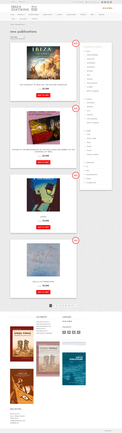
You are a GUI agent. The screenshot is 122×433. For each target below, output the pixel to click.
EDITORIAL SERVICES (33, 14)
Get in (14, 2)
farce (88, 75)
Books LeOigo (91, 138)
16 (69, 306)
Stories (89, 150)
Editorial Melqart (92, 55)
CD (87, 166)
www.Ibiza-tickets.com (43, 324)
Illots (88, 134)
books (88, 51)
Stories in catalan (92, 154)
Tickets (88, 179)
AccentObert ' (91, 63)
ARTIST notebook (93, 91)
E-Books (89, 99)
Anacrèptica (91, 67)
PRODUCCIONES (71, 14)
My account (23, 19)
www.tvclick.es (41, 328)
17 (72, 306)
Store (13, 19)
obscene (90, 79)
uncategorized (91, 183)
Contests (83, 14)
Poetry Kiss (90, 59)
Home (12, 14)
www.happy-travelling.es (44, 333)
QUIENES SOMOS (47, 14)
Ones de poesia (92, 83)
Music (89, 142)
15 (66, 306)
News (92, 14)
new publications (91, 175)
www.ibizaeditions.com (43, 326)
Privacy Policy (107, 430)
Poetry (89, 146)
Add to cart (43, 95)
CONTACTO (35, 19)
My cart (23, 2)
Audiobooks (90, 162)
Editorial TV (21, 14)
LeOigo (88, 131)
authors (59, 14)
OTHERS (90, 87)
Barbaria (90, 71)
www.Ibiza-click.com (42, 322)
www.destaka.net (41, 331)
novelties (101, 14)
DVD (87, 170)
